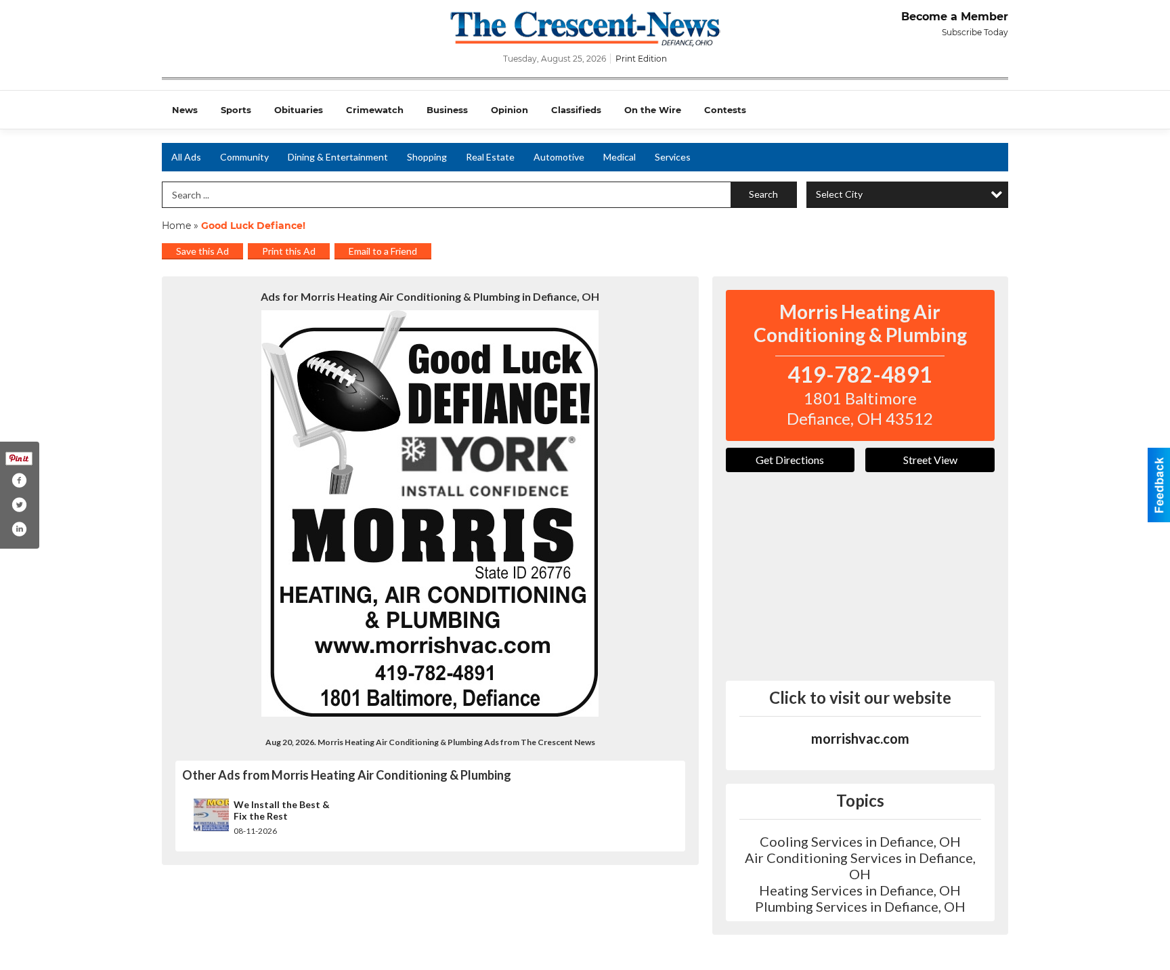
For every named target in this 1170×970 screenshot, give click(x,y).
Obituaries (298, 109)
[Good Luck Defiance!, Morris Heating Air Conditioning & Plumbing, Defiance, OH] (430, 513)
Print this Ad (289, 251)
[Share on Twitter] (19, 504)
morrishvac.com (860, 738)
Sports (236, 109)
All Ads (186, 157)
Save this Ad (202, 251)
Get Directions (790, 459)
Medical (619, 157)
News (185, 109)
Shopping (427, 157)
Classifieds (576, 109)
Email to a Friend (383, 251)
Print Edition (641, 59)
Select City (839, 194)
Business (447, 109)
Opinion (509, 109)
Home (176, 225)
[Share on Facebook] (19, 480)
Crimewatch (375, 109)
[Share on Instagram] (19, 529)
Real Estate (490, 157)
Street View (930, 459)
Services (673, 157)
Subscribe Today (975, 32)
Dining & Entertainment (338, 157)
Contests (725, 109)
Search (763, 194)
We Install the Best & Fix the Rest (282, 810)
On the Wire (652, 109)
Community (244, 157)
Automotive (559, 157)
